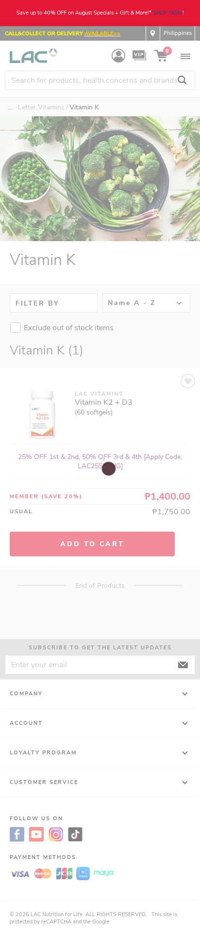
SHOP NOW (168, 12)
